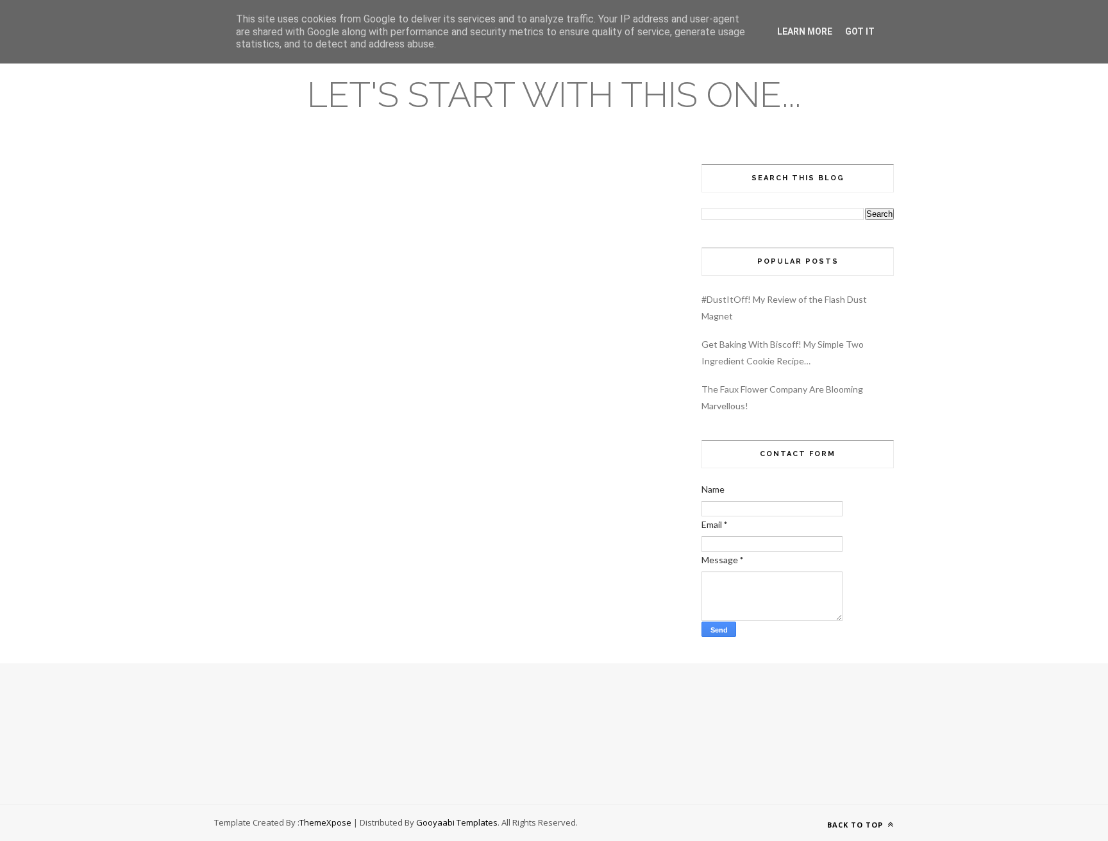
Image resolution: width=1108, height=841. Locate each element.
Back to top (856, 824)
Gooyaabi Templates (457, 822)
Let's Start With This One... (554, 94)
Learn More (804, 31)
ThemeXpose (325, 822)
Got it (860, 31)
